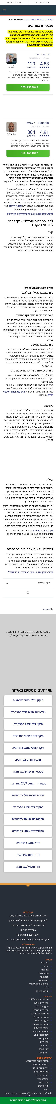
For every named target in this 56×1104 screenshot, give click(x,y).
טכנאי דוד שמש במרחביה (28, 771)
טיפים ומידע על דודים (34, 19)
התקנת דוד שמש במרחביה (28, 807)
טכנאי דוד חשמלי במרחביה (28, 795)
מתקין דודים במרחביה (28, 760)
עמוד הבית (49, 19)
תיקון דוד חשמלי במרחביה (28, 736)
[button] (4, 10)
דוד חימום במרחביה (28, 855)
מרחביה (46, 609)
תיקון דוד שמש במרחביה (28, 724)
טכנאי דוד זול (15, 206)
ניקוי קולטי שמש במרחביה (28, 748)
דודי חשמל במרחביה (28, 867)
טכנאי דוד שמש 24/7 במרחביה (28, 783)
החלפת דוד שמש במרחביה (28, 831)
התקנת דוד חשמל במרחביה (28, 819)
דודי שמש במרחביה (28, 843)
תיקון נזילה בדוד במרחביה (28, 700)
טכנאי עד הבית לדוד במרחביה (28, 712)
